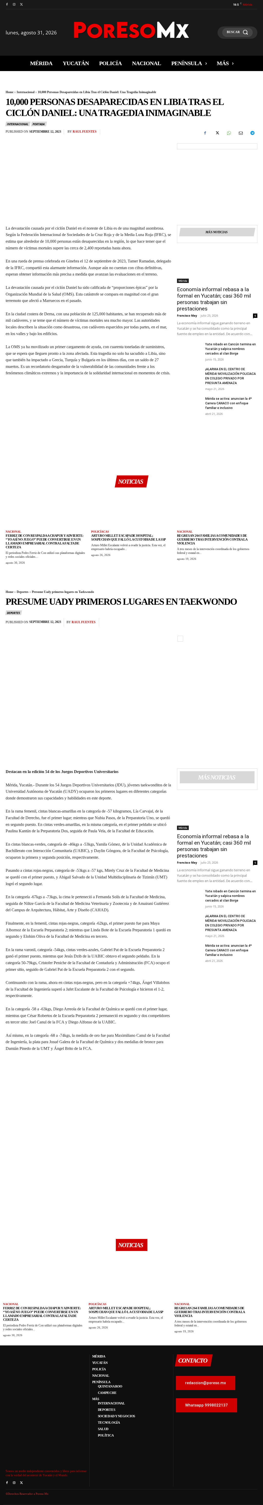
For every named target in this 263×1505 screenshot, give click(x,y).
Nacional (13, 531)
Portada (39, 124)
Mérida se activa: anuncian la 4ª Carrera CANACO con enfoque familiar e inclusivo (228, 403)
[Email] (240, 133)
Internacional (25, 92)
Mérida (183, 280)
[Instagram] (14, 4)
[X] (21, 4)
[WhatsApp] (228, 133)
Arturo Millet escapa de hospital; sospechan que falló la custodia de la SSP (128, 537)
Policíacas (100, 531)
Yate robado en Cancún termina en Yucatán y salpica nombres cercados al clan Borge (230, 349)
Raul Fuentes (85, 131)
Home (9, 92)
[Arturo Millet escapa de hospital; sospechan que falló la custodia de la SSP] (131, 511)
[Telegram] (252, 133)
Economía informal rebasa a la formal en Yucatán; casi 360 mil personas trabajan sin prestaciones (214, 299)
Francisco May (187, 315)
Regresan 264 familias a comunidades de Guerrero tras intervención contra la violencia (212, 539)
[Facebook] (7, 4)
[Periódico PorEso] (131, 30)
